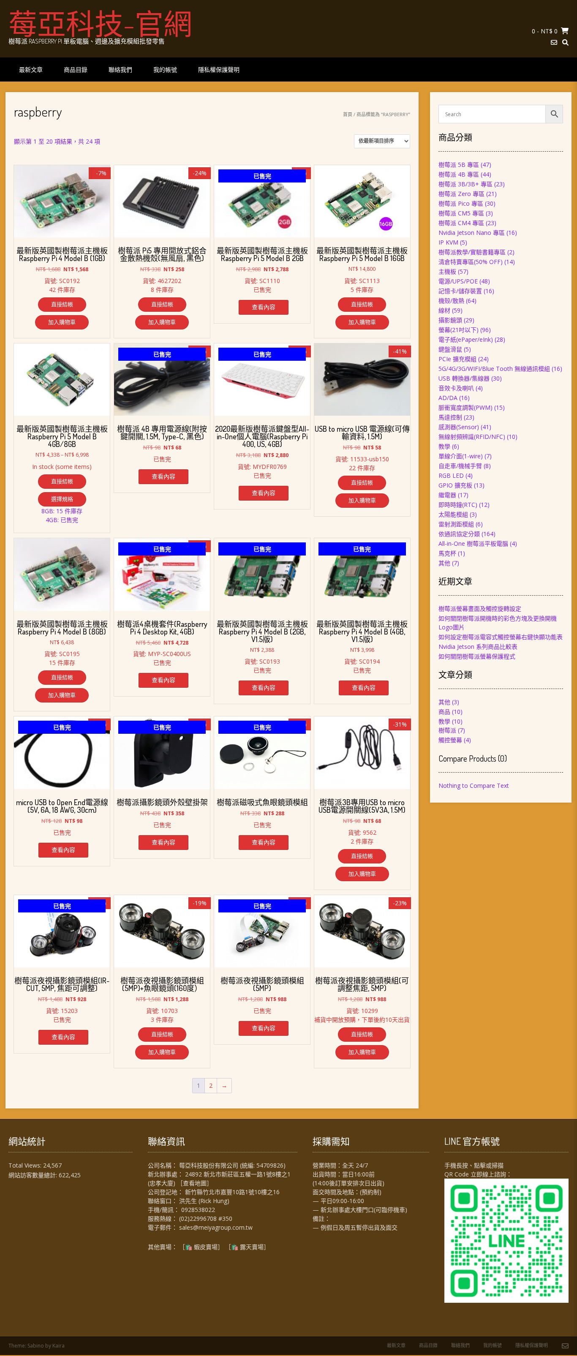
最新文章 (31, 69)
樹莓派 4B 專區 (458, 174)
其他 (444, 563)
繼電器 (447, 495)
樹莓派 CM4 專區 (461, 223)
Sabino (35, 1345)
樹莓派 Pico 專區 (460, 203)
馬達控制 (450, 417)
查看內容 (263, 307)
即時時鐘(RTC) (457, 505)
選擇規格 (62, 499)
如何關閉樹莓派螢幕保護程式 (476, 656)
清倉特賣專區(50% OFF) (470, 262)
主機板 (447, 271)
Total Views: (25, 1165)
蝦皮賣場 (206, 1247)
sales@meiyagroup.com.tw (216, 1227)
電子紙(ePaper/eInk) (465, 339)
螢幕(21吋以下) (458, 330)
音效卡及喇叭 (456, 388)
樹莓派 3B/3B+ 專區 (465, 184)
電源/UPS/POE (458, 281)
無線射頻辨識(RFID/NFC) (471, 437)
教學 (444, 446)
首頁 (347, 114)
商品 (444, 712)
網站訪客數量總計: (33, 1175)
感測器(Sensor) (458, 427)
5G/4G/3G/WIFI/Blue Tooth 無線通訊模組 (494, 369)
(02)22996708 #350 (205, 1218)
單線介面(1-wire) (460, 456)
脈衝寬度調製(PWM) (465, 407)
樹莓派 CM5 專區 (461, 213)
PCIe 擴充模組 (457, 359)
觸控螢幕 (450, 740)
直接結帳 (62, 304)
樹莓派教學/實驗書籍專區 (472, 252)
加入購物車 (62, 322)
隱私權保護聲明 (219, 69)
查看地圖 (195, 1183)
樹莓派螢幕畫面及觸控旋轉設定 (479, 608)
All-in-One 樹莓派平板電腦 (473, 543)
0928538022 (198, 1210)
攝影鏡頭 (450, 320)
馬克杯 (447, 553)
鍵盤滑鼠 (450, 349)
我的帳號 (165, 69)
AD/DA (447, 398)
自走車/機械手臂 (460, 466)
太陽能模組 (453, 514)
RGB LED (451, 475)
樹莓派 (447, 730)
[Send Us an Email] (554, 42)
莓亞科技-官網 (100, 23)
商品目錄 (75, 69)
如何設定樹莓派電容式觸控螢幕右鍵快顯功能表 (500, 637)
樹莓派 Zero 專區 (461, 194)
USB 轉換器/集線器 (464, 378)
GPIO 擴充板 (455, 485)
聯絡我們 (120, 69)
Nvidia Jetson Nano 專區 (471, 233)
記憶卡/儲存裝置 (460, 291)
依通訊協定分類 (459, 534)
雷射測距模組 (456, 524)
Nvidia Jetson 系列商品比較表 (477, 647)
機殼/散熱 (451, 301)
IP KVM (448, 242)
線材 (444, 310)
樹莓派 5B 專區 (458, 165)
